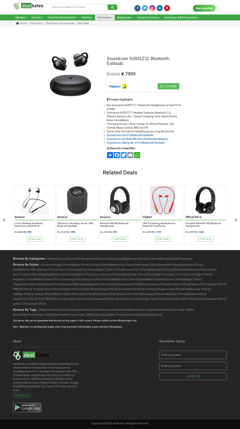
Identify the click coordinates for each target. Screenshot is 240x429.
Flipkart (44, 274)
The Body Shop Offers (45, 289)
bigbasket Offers (106, 298)
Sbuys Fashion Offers (97, 279)
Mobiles (20, 17)
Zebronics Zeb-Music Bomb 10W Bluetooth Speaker (75, 225)
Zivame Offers (89, 289)
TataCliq (112, 284)
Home (23, 23)
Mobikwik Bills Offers (132, 274)
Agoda (92, 284)
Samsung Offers (72, 279)
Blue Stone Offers (191, 264)
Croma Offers (174, 279)
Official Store (179, 269)
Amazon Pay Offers (135, 269)
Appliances (123, 17)
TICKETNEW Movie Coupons (53, 298)
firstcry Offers (48, 269)
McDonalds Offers (159, 269)
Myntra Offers (80, 264)
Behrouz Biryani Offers (153, 284)
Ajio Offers (176, 274)
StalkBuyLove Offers (196, 289)
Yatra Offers (147, 289)
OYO (135, 284)
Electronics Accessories (60, 23)
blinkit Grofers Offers (123, 279)
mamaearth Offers (213, 298)
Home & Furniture (147, 17)
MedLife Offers (63, 294)
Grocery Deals (111, 309)
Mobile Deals (46, 309)
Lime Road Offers (127, 289)
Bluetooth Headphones (149, 314)
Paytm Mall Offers (158, 274)
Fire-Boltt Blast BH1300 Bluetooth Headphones (203, 225)
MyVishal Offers (60, 274)
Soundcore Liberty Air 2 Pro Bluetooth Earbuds (136, 142)
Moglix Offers (192, 279)
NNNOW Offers (22, 289)
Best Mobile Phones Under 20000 (73, 314)
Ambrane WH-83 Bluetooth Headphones (114, 225)
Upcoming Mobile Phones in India (114, 314)
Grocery (36, 17)
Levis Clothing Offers (106, 274)
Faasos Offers (198, 284)
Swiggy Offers (61, 264)
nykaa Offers (217, 284)
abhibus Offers (196, 294)
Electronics (104, 17)
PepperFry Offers (23, 279)
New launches (204, 8)
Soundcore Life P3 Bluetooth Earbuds (130, 135)
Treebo (102, 284)
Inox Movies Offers (83, 298)
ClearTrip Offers (85, 269)
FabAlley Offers (22, 294)
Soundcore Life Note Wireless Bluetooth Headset (137, 138)
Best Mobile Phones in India (137, 309)
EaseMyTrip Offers (24, 298)
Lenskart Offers (42, 294)
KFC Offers (189, 298)
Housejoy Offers (152, 294)
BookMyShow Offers (25, 269)
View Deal (34, 239)
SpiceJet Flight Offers (198, 274)
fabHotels (125, 284)
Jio (199, 298)
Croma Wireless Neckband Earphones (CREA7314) (28, 225)
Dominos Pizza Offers (202, 269)
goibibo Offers (21, 303)
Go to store (168, 86)
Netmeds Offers (83, 294)
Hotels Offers (53, 284)
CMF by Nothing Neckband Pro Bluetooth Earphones (159, 225)
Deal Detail (83, 23)
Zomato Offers (99, 264)
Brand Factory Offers (129, 298)
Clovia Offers (108, 289)
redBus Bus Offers (174, 294)
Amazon (46, 264)
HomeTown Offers (129, 294)
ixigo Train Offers (154, 298)
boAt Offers (39, 303)
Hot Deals (61, 309)
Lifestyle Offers (70, 289)
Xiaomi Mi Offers (168, 264)
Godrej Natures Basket (151, 279)
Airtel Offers (173, 298)
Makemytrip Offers (121, 264)
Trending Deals (77, 309)
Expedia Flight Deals (74, 284)
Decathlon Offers (178, 284)
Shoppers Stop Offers (170, 289)
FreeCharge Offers (145, 264)
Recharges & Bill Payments (180, 17)
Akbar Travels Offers (109, 269)
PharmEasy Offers (106, 294)
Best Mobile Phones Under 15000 (32, 314)
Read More (22, 395)
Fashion (86, 17)
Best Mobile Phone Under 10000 (173, 309)
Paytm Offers (66, 269)
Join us (193, 376)
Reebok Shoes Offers (48, 279)
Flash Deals (94, 309)
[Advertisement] (17, 88)
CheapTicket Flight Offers (28, 284)
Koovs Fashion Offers (25, 274)
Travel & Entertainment (61, 17)
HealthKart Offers (81, 274)
